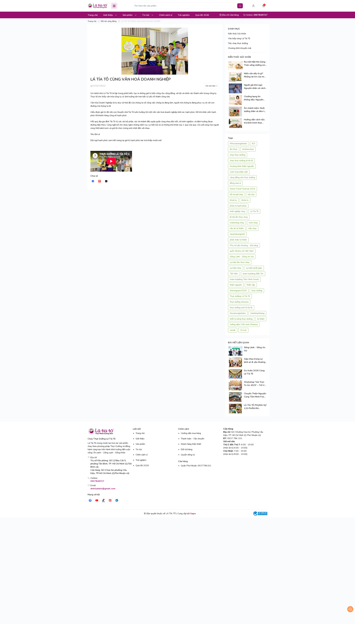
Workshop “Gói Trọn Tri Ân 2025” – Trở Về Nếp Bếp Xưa (255, 384)
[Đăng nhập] (253, 6)
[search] (240, 5)
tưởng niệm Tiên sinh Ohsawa (244, 324)
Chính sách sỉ (142, 454)
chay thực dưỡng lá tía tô (241, 160)
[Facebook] (90, 500)
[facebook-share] (92, 181)
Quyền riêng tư (188, 454)
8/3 (253, 143)
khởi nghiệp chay (237, 211)
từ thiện (260, 318)
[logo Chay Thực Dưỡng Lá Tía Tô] (110, 431)
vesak (232, 330)
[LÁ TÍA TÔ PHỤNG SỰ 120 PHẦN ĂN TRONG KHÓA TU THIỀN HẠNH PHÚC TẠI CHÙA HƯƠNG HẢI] (235, 408)
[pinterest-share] (99, 181)
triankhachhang (257, 313)
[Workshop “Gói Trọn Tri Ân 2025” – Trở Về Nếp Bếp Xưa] (235, 385)
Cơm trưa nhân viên (239, 171)
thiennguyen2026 (238, 290)
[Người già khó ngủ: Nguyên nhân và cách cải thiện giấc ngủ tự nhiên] (235, 88)
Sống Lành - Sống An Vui (242, 256)
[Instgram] (110, 500)
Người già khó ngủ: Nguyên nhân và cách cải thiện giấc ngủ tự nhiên (254, 86)
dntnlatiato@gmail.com (102, 488)
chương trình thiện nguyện (242, 166)
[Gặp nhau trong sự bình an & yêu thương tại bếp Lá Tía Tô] (235, 362)
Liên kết (137, 428)
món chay (253, 222)
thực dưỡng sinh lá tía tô (241, 307)
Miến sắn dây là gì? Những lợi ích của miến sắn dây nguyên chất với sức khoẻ (255, 75)
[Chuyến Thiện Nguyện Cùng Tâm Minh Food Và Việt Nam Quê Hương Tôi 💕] (235, 397)
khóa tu (245, 200)
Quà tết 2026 (142, 465)
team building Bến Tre (253, 273)
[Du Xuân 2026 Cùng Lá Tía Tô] (235, 374)
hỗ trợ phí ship (236, 194)
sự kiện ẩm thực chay (239, 262)
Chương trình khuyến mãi (239, 48)
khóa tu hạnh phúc (238, 205)
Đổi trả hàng (186, 449)
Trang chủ (140, 433)
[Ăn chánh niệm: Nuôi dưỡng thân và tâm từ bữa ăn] (235, 111)
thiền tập (251, 284)
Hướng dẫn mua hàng (191, 433)
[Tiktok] (103, 500)
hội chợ (251, 194)
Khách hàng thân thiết (191, 444)
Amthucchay (248, 149)
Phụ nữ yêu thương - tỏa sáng (244, 245)
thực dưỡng (257, 290)
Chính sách (183, 428)
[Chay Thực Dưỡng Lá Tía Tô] (98, 6)
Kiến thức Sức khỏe (237, 33)
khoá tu (233, 200)
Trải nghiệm (141, 460)
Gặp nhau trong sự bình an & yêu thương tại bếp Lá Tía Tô (254, 360)
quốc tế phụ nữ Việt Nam (242, 250)
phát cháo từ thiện (238, 239)
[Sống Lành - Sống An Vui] (235, 351)
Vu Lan (243, 330)
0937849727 (97, 481)
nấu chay (252, 228)
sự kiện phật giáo (254, 268)
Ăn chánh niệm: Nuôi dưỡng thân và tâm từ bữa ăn (255, 110)
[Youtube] (96, 500)
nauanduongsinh (237, 234)
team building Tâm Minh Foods (244, 279)
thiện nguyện (236, 284)
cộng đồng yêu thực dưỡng (242, 177)
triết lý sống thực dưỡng (241, 318)
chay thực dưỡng (237, 154)
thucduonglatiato (238, 313)
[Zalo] (116, 500)
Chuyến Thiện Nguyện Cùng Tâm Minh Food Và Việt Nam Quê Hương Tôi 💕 (255, 395)
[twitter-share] (106, 181)
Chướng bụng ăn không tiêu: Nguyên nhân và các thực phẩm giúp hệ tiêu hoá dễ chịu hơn (255, 98)
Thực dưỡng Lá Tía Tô (240, 296)
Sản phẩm (140, 444)
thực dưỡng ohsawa (239, 301)
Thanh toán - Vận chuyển (192, 438)
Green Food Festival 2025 (242, 188)
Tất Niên (234, 273)
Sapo (193, 513)
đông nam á (235, 183)
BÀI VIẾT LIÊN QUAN (238, 342)
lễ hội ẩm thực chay (239, 217)
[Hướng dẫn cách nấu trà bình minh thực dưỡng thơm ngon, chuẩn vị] (235, 123)
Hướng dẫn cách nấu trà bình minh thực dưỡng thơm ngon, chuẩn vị (254, 121)
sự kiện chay (235, 268)
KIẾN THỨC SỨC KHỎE (239, 57)
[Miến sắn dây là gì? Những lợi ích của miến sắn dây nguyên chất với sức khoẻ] (235, 77)
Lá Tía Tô (254, 211)
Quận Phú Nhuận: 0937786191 (196, 465)
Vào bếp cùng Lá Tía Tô (239, 38)
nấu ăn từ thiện (237, 228)
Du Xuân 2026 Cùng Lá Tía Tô (254, 372)
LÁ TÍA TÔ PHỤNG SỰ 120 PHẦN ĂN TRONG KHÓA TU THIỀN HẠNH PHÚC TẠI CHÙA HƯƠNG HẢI (255, 407)
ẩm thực (233, 149)
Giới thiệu (140, 438)
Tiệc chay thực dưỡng (238, 43)
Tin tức (139, 449)
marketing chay (237, 222)
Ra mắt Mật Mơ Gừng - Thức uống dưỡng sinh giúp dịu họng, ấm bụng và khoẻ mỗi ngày (255, 63)
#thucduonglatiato (238, 143)
